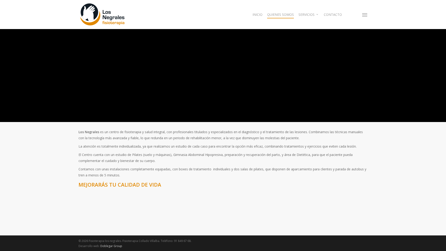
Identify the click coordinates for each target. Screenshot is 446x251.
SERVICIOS (306, 14)
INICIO (257, 14)
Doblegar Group (111, 246)
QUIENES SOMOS (280, 14)
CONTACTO (333, 14)
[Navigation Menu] (365, 14)
